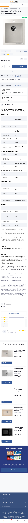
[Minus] (2, 66)
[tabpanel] (14, 32)
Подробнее (14, 469)
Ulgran (25, 51)
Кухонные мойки (13, 8)
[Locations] (24, 1)
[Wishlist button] (21, 59)
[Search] (4, 1)
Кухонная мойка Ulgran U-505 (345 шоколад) (18, 389)
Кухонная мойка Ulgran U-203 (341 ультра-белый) (18, 370)
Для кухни (6, 8)
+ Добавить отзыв (14, 313)
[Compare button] (25, 59)
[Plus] (9, 66)
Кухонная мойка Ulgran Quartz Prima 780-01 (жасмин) (19, 350)
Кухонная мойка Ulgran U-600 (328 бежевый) (18, 409)
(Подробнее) (14, 71)
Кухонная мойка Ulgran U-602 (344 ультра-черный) (18, 429)
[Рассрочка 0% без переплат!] (14, 455)
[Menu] (2, 1)
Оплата (8, 90)
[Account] (26, 1)
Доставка (8, 97)
